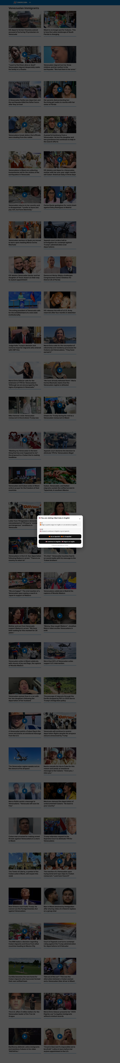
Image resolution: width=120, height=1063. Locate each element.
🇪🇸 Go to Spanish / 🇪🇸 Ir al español (60, 536)
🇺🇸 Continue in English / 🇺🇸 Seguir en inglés (60, 541)
